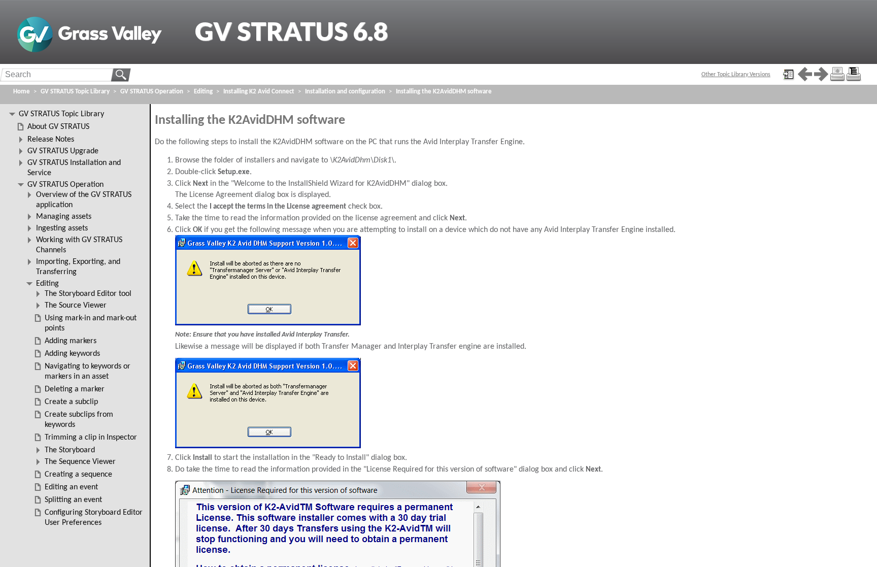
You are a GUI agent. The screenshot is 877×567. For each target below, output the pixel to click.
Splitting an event (73, 500)
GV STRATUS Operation (151, 91)
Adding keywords (72, 354)
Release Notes (50, 140)
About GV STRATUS (58, 127)
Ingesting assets (62, 228)
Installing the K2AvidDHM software (444, 91)
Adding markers (70, 341)
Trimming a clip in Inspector (91, 437)
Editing (203, 91)
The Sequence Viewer (80, 462)
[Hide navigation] (789, 74)
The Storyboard (70, 450)
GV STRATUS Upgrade (62, 151)
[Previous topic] (805, 74)
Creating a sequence (78, 475)
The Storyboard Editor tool (88, 294)
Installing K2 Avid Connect (258, 91)
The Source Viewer (76, 306)
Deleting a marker (75, 389)
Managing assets (63, 217)
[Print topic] (837, 74)
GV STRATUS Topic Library (75, 91)
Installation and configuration (345, 91)
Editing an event (71, 487)
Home (21, 91)
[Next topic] (821, 74)
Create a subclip (71, 402)
